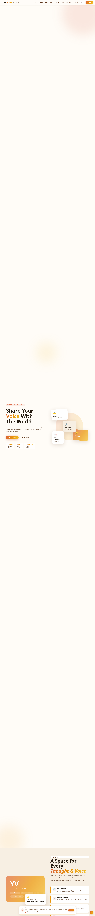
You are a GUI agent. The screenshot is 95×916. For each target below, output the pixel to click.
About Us (68, 2)
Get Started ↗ (12, 437)
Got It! (71, 910)
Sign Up (89, 2)
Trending (36, 2)
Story (51, 2)
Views (41, 2)
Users (62, 2)
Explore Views (25, 437)
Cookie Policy (56, 911)
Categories (57, 2)
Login (82, 2)
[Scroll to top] (91, 912)
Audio (46, 2)
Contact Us (75, 2)
